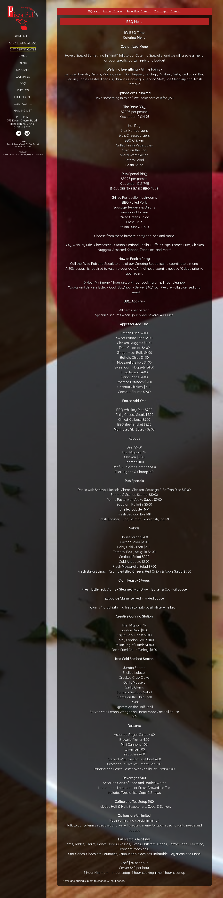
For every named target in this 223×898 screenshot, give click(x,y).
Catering (23, 77)
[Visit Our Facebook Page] (18, 134)
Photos (23, 90)
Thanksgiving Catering (167, 11)
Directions (23, 97)
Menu (23, 63)
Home (23, 56)
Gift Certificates (23, 49)
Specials (22, 70)
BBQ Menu (94, 11)
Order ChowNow (23, 43)
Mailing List (23, 110)
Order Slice (23, 36)
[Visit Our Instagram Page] (27, 134)
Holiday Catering (113, 11)
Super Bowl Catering (139, 11)
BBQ (23, 83)
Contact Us (23, 104)
